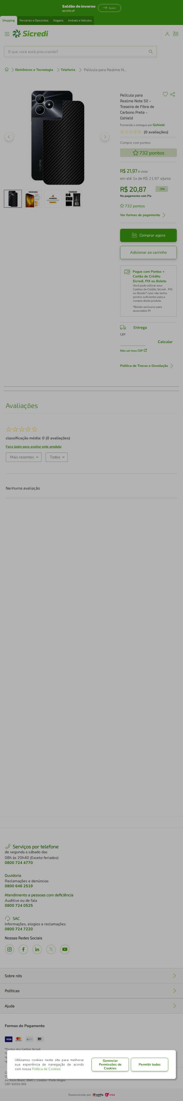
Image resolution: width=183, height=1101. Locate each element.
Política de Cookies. (46, 1069)
